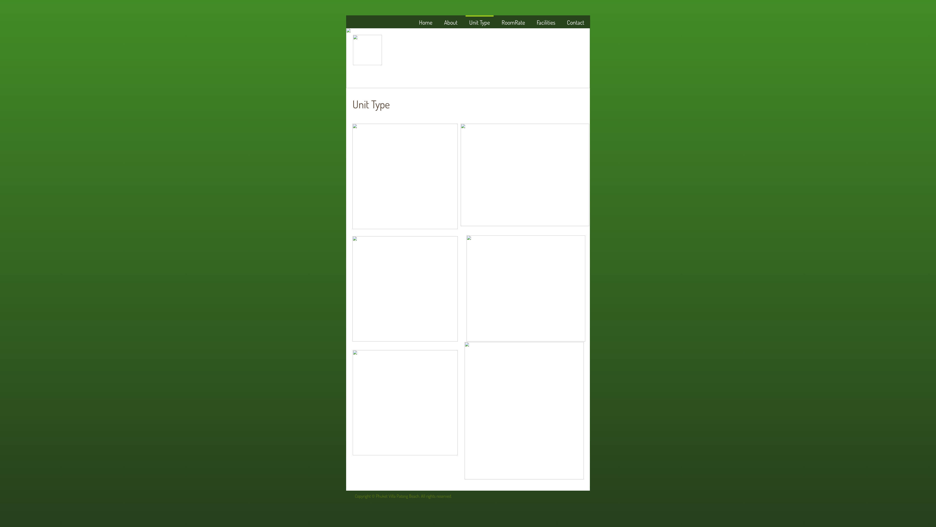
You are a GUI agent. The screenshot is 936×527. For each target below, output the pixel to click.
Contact (575, 22)
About (451, 22)
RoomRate (513, 22)
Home (425, 22)
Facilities (546, 22)
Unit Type (479, 22)
